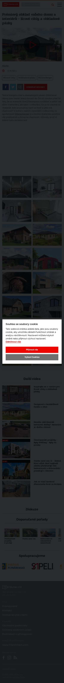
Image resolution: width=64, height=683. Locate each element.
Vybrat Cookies (32, 357)
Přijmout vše (32, 350)
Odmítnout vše (13, 342)
